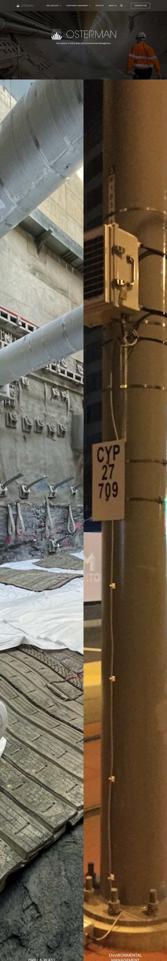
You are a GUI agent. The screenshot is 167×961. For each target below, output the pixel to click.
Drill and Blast (52, 5)
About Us (113, 5)
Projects (100, 5)
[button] (121, 5)
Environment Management (77, 5)
